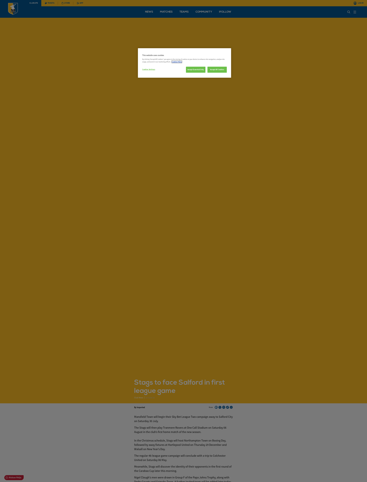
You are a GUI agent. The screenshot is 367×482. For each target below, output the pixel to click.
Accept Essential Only (196, 70)
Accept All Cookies (217, 70)
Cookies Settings (148, 69)
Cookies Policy (177, 62)
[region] (184, 63)
